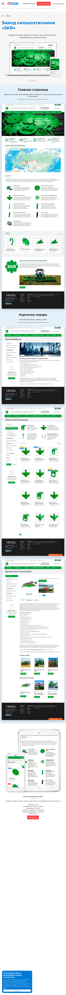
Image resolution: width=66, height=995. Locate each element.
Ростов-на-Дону (59, 3)
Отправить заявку (43, 3)
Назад (8, 16)
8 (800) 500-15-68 (29, 3)
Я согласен (17, 990)
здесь (4, 988)
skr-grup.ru (33, 80)
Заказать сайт (33, 817)
